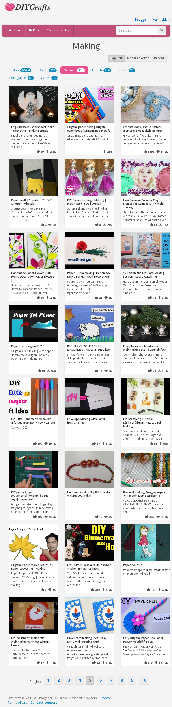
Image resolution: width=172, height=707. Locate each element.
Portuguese (20, 78)
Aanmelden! (161, 19)
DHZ (36, 30)
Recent (159, 58)
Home (17, 30)
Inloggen (141, 19)
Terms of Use (18, 702)
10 (144, 680)
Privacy (105, 698)
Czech (48, 78)
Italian (125, 70)
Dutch (47, 70)
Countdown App (58, 30)
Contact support (43, 702)
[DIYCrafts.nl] (28, 6)
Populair (116, 58)
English (19, 70)
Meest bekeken (138, 58)
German (73, 70)
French (101, 70)
